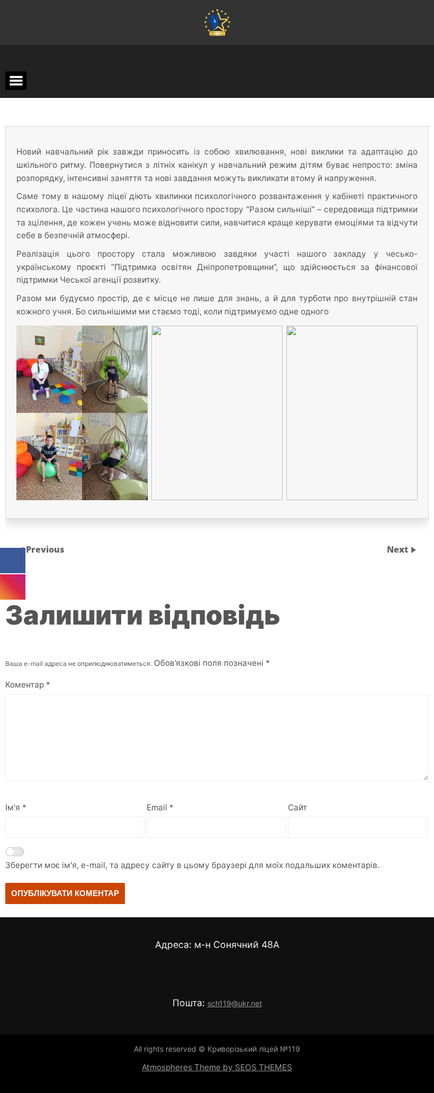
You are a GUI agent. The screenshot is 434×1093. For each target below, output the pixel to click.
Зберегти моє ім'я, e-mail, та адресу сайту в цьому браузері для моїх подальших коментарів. (192, 865)
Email (160, 807)
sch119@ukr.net (234, 1003)
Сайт (297, 807)
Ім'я (15, 807)
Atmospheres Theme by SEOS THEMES (217, 1067)
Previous (45, 549)
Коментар (27, 685)
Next (398, 549)
